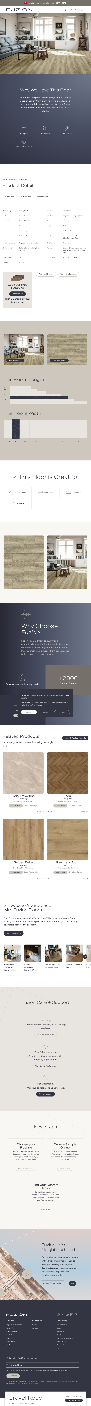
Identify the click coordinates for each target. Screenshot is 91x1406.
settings (39, 705)
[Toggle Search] (76, 9)
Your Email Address (14, 1365)
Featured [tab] (9, 197)
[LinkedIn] (71, 1314)
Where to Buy (61, 1341)
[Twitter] (62, 1314)
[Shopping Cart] (70, 9)
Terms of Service (60, 1370)
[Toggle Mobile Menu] (82, 9)
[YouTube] (67, 1314)
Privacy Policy (46, 1370)
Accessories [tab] (42, 197)
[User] (64, 9)
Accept (28, 712)
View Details (15, 806)
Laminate (9, 1335)
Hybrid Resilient (11, 1331)
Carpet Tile (10, 1338)
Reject (45, 712)
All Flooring (10, 1345)
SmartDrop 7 (67, 211)
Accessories (10, 1341)
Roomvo (34, 1325)
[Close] (88, 3)
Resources (62, 1321)
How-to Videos (62, 1325)
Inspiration (37, 1321)
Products (12, 179)
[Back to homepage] (19, 9)
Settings (62, 712)
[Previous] (9, 956)
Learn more (61, 3)
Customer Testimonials (65, 1338)
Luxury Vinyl (10, 1328)
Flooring (10, 1321)
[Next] (85, 956)
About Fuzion (61, 1331)
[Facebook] (58, 1314)
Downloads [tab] (25, 197)
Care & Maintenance (63, 1335)
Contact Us (61, 1345)
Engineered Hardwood (14, 1325)
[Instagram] (76, 1314)
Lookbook (35, 1328)
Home (5, 179)
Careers (59, 1348)
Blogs (59, 1328)
